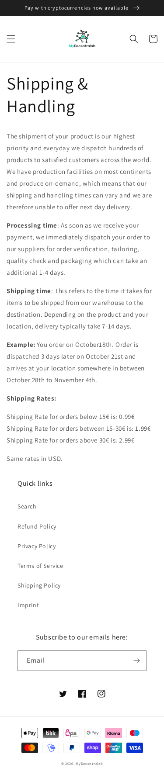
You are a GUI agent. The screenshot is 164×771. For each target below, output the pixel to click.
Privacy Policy (36, 546)
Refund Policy (36, 526)
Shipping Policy (39, 585)
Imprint (28, 605)
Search (27, 506)
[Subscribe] (136, 660)
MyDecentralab (89, 763)
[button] (11, 38)
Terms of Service (40, 566)
